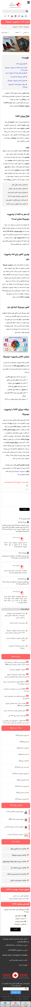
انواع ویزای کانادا (20, 64)
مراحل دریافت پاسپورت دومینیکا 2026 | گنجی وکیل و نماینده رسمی (15, 632)
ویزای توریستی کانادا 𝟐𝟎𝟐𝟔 (16, 819)
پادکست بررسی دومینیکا (19, 855)
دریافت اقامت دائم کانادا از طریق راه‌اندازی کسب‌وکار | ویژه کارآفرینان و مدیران (16, 676)
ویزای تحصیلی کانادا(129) (19, 774)
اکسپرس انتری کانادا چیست (15, 835)
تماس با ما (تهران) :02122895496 (17, 950)
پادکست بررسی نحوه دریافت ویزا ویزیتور (14, 862)
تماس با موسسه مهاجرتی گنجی (18, 960)
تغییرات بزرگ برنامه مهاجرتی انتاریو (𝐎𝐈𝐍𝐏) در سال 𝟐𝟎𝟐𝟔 (17, 705)
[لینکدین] (22, 17)
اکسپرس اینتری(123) (21, 799)
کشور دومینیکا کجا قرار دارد (17, 77)
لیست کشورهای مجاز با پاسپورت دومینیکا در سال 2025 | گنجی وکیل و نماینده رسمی (15, 615)
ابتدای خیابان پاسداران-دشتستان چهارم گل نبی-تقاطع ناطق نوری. (16, 940)
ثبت (15, 929)
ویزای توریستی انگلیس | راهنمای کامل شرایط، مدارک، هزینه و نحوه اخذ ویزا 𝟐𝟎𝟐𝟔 (16, 663)
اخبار (20, 27)
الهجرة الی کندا (23, 965)
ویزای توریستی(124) (21, 736)
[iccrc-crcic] (15, 981)
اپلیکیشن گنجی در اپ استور (21, 896)
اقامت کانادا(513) (22, 748)
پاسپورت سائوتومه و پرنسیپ (17, 670)
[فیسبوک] (8, 17)
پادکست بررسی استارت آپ (18, 868)
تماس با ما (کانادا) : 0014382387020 (16, 945)
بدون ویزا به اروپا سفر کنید (17, 623)
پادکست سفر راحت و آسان (18, 881)
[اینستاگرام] (19, 17)
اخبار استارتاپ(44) (21, 793)
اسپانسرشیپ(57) (22, 780)
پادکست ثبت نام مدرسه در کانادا (16, 874)
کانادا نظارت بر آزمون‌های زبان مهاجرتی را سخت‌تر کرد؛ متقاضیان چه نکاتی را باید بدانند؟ (16, 722)
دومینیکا (15, 27)
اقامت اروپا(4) (23, 761)
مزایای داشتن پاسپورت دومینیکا (16, 81)
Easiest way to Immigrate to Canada (14, 955)
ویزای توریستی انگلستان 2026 (14, 812)
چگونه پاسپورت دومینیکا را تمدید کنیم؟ (15, 639)
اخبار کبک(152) (22, 755)
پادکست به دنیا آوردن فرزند (18, 849)
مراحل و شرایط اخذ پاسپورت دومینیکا (17, 647)
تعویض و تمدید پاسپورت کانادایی (14, 827)
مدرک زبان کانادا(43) (21, 767)
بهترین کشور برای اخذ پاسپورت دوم (15, 73)
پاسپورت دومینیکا (19, 472)
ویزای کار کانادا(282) (21, 786)
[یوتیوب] (12, 17)
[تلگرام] (15, 17)
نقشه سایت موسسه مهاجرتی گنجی (19, 899)
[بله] (5, 17)
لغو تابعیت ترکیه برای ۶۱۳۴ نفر (17, 716)
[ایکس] (26, 17)
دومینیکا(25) (23, 742)
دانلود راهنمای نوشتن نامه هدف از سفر (15, 711)
